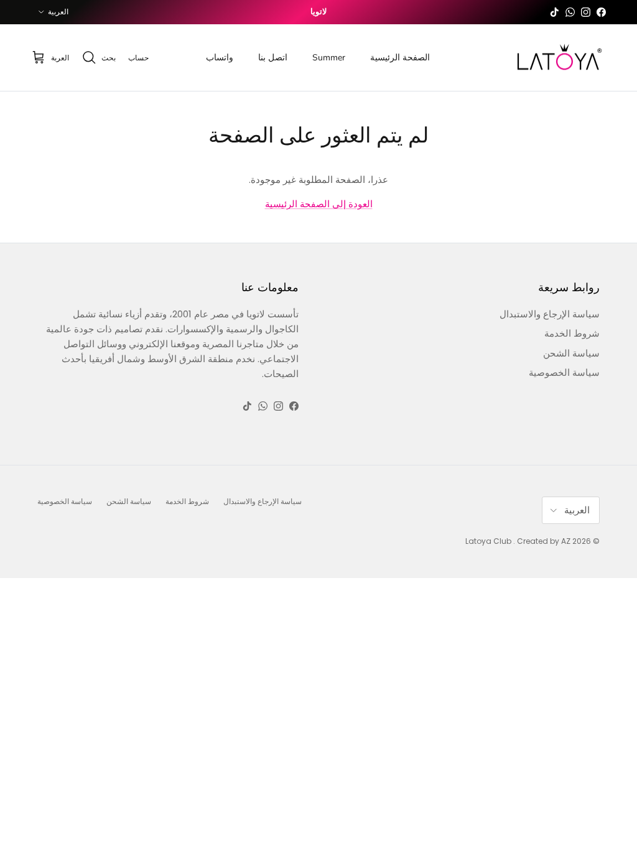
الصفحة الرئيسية (400, 57)
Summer (328, 57)
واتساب (219, 57)
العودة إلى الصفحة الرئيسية (319, 203)
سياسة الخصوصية (564, 372)
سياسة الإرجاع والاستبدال (550, 313)
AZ (565, 541)
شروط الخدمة (572, 333)
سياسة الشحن (571, 353)
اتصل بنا (272, 57)
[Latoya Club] (559, 58)
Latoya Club (488, 541)
